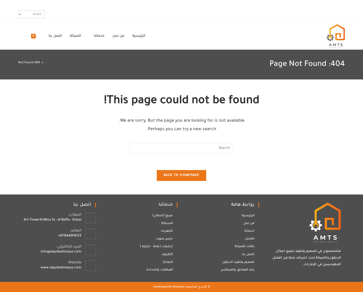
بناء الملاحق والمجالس (237, 270)
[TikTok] (342, 11)
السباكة (167, 223)
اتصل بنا (248, 254)
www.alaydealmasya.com (61, 268)
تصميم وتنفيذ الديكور (238, 262)
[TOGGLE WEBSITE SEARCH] (19, 36)
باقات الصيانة (244, 246)
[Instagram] (336, 11)
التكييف (167, 254)
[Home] (46, 63)
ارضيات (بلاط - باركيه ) (156, 246)
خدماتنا (249, 231)
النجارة (168, 262)
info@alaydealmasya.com (61, 252)
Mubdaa (178, 287)
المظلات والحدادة (159, 270)
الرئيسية (248, 216)
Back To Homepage (181, 175)
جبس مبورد (164, 239)
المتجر (249, 239)
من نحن (248, 223)
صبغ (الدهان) (162, 216)
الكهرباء (167, 231)
